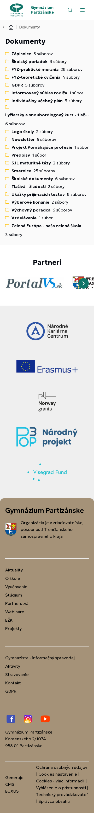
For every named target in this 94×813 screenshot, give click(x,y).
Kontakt (13, 682)
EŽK (9, 620)
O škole (12, 578)
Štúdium (13, 595)
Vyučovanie (16, 586)
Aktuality (14, 569)
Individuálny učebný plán (37, 100)
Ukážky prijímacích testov (38, 194)
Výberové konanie (30, 202)
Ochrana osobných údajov (61, 767)
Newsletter (23, 139)
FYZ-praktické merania (34, 69)
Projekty (13, 628)
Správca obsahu (54, 801)
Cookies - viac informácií (60, 780)
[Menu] (82, 10)
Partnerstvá (16, 603)
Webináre (14, 611)
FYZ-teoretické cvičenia (35, 77)
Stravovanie (17, 674)
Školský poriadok (29, 61)
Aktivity (12, 666)
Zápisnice (21, 53)
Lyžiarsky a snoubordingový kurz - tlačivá (47, 114)
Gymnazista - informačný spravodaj (40, 657)
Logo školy (22, 131)
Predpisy (20, 155)
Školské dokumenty (32, 178)
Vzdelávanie (24, 217)
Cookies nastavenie (57, 774)
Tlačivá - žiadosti (28, 186)
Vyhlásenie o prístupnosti (61, 787)
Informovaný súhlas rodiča (39, 92)
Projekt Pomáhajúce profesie (41, 147)
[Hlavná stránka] (11, 27)
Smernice (21, 170)
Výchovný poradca (30, 210)
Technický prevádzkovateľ (62, 794)
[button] (70, 10)
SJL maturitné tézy (31, 162)
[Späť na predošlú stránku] (5, 27)
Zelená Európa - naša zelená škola (46, 225)
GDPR (17, 85)
